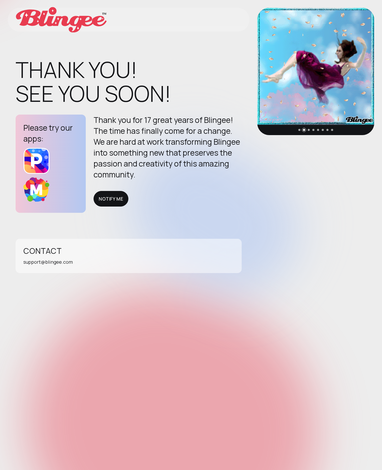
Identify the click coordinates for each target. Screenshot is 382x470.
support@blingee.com (48, 262)
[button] (299, 130)
